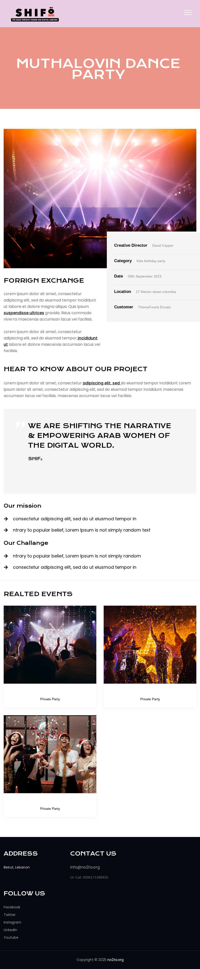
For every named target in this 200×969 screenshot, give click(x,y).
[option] (100, 441)
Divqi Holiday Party (50, 802)
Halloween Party (150, 693)
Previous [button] (13, 439)
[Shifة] (35, 14)
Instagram (12, 922)
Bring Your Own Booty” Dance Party (50, 693)
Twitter (10, 914)
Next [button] (187, 456)
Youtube (11, 937)
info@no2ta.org (85, 867)
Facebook (12, 907)
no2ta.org (115, 959)
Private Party (50, 699)
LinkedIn (10, 929)
